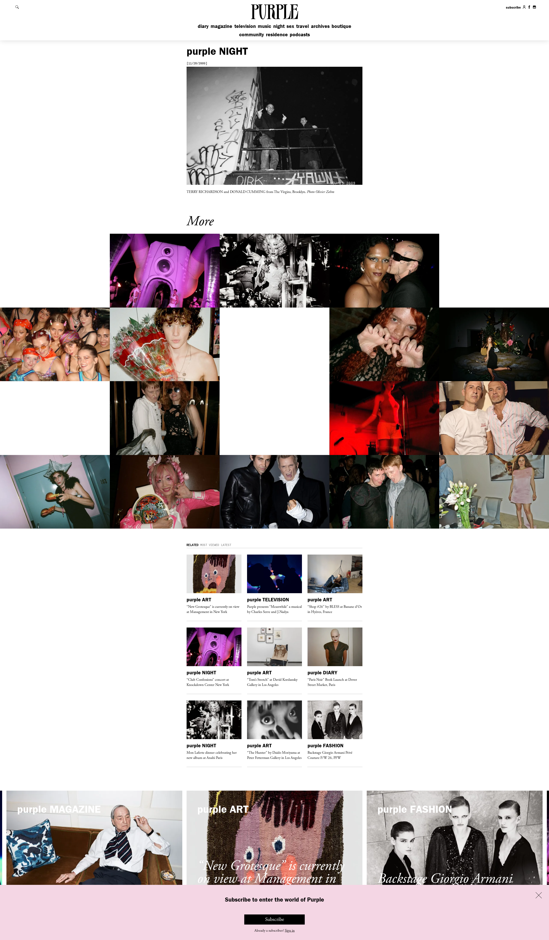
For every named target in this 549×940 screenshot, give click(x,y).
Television (245, 26)
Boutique (341, 26)
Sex (290, 26)
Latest (226, 545)
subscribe (513, 7)
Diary (203, 26)
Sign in (290, 930)
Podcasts (300, 34)
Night (279, 26)
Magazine (221, 26)
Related (193, 545)
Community (251, 34)
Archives (320, 26)
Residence (277, 34)
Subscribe (274, 919)
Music (264, 26)
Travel (302, 26)
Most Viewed (209, 545)
